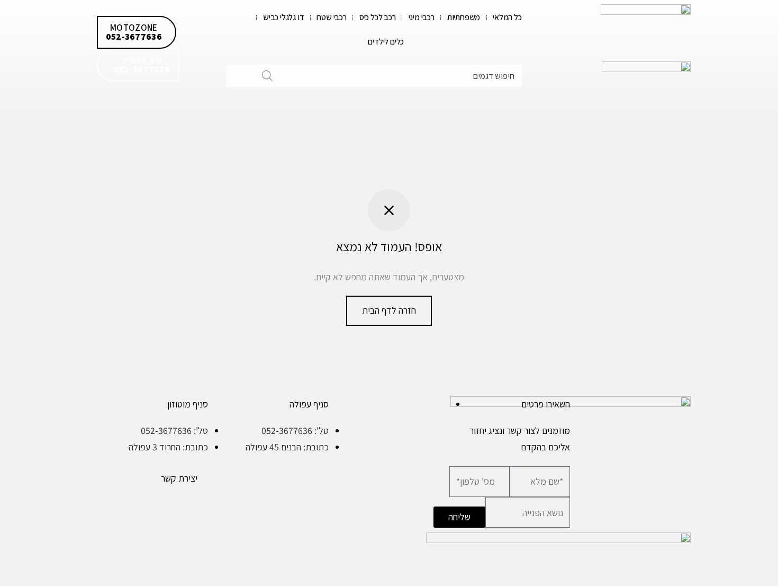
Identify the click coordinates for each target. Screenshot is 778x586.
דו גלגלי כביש (283, 17)
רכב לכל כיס (377, 17)
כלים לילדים (386, 41)
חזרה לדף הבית (389, 310)
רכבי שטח (331, 17)
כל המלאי (507, 17)
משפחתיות (463, 17)
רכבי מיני (422, 17)
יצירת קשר (179, 478)
